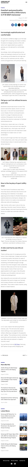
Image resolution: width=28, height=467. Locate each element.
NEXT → (25, 355)
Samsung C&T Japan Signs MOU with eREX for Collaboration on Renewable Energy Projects (9, 435)
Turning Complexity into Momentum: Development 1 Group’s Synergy (8, 425)
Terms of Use (6, 460)
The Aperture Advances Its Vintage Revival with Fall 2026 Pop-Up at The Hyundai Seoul (9, 389)
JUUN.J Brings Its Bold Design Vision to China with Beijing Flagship (9, 369)
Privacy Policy (14, 460)
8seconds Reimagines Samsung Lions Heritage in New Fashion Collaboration (9, 379)
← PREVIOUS (4, 355)
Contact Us (22, 460)
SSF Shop (17, 344)
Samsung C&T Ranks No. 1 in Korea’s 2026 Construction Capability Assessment (8, 415)
